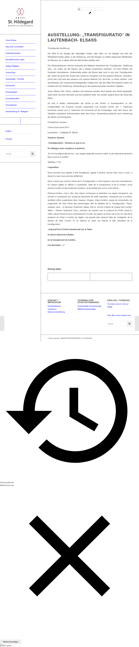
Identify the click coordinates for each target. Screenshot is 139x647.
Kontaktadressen (54, 306)
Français (8, 139)
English (8, 131)
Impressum (52, 309)
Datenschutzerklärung (56, 312)
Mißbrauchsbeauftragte (87, 309)
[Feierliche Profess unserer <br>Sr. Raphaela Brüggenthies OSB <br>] (137, 323)
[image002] (90, 20)
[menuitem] (20, 40)
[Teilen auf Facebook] (69, 276)
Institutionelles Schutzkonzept (89, 306)
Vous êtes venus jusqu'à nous (119, 315)
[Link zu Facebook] (10, 121)
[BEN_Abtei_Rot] (20, 17)
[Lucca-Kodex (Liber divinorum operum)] (2, 323)
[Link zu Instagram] (30, 121)
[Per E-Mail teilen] (111, 276)
